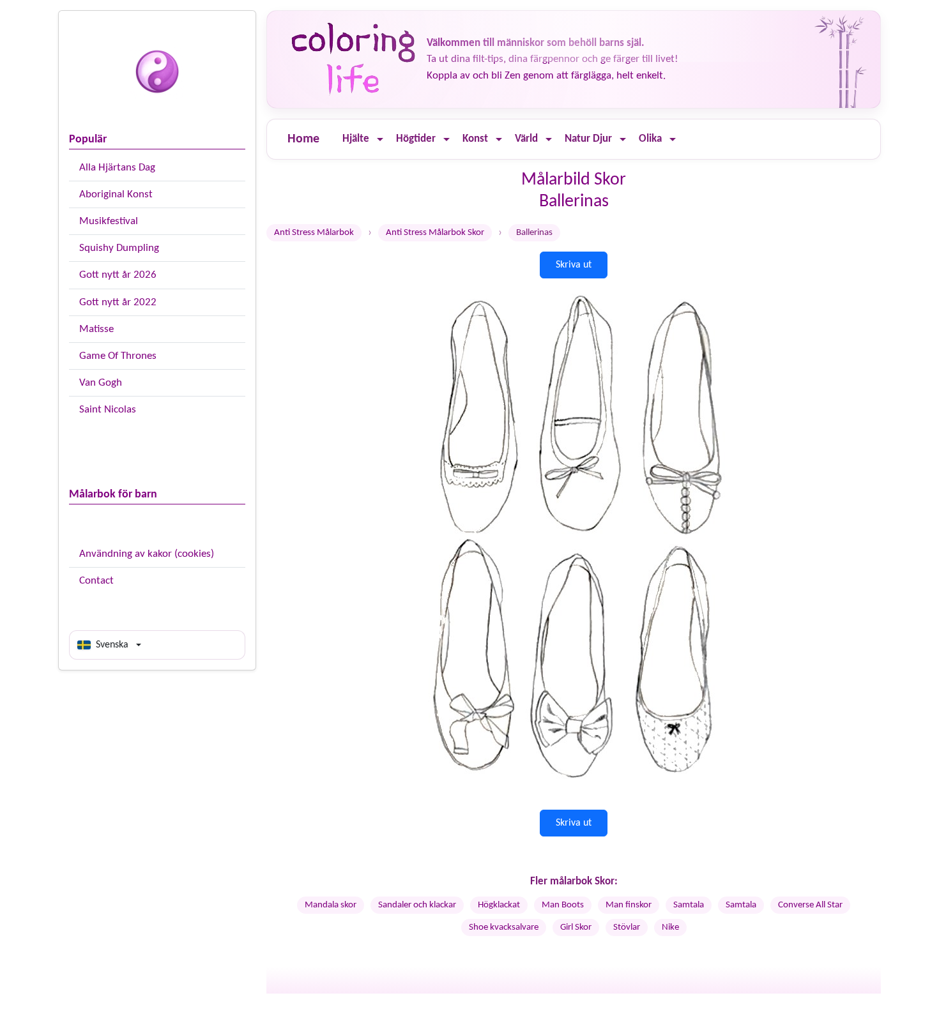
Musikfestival (108, 221)
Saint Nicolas (107, 409)
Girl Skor (576, 927)
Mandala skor (330, 905)
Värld (526, 138)
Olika (650, 138)
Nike (670, 927)
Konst (475, 138)
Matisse (96, 329)
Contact (96, 580)
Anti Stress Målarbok (314, 233)
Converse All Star (810, 905)
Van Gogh (100, 382)
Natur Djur (588, 138)
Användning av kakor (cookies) (146, 554)
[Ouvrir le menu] (380, 139)
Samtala (688, 905)
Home (303, 139)
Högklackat (499, 905)
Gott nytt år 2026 (117, 274)
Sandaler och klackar (417, 905)
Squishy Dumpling (119, 248)
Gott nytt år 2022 (117, 302)
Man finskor (629, 905)
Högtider (416, 138)
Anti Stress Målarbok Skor (435, 233)
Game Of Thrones (117, 356)
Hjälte (355, 138)
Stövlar (626, 927)
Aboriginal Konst (116, 194)
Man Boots (563, 905)
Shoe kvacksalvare (503, 927)
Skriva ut (574, 265)
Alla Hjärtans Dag (117, 167)
